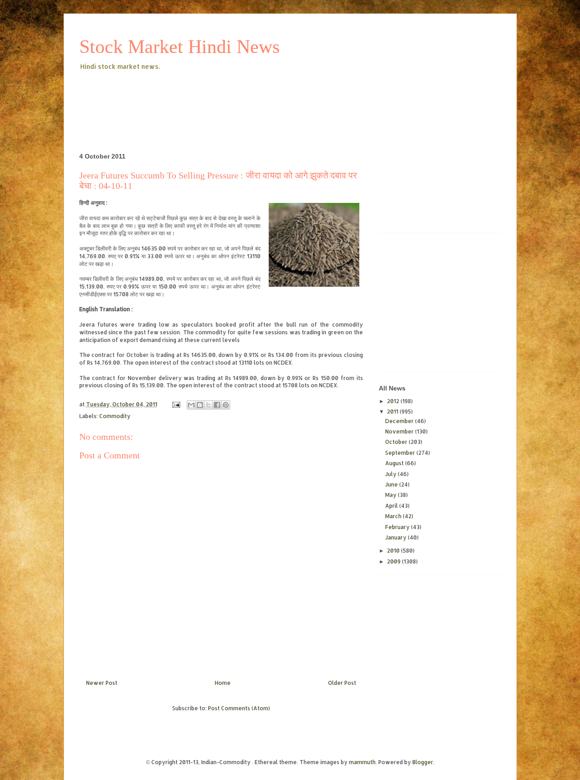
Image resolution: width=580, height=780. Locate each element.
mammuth (362, 762)
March (394, 516)
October (397, 441)
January (396, 537)
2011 (393, 411)
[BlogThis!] (199, 404)
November (400, 431)
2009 (394, 561)
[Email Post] (175, 404)
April (392, 505)
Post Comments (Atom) (239, 708)
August (395, 463)
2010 (394, 550)
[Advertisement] (244, 97)
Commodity (114, 416)
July (391, 474)
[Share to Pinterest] (225, 404)
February (398, 527)
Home (223, 682)
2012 (394, 401)
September (400, 452)
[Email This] (191, 404)
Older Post (342, 682)
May (391, 494)
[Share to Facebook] (217, 404)
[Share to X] (208, 404)
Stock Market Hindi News (179, 46)
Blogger (422, 762)
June (392, 484)
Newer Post (101, 682)
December (400, 421)
